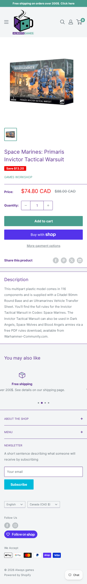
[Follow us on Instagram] (15, 525)
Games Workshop (18, 177)
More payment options (43, 246)
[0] (79, 22)
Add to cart (43, 221)
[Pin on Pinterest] (64, 260)
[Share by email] (80, 260)
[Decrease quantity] (25, 205)
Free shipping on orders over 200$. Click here (44, 3)
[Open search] (62, 22)
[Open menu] (6, 22)
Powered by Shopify (17, 575)
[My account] (71, 22)
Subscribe (19, 484)
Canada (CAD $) (40, 504)
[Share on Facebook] (56, 260)
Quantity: (11, 205)
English (11, 504)
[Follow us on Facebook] (7, 525)
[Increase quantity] (48, 205)
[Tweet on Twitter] (72, 260)
